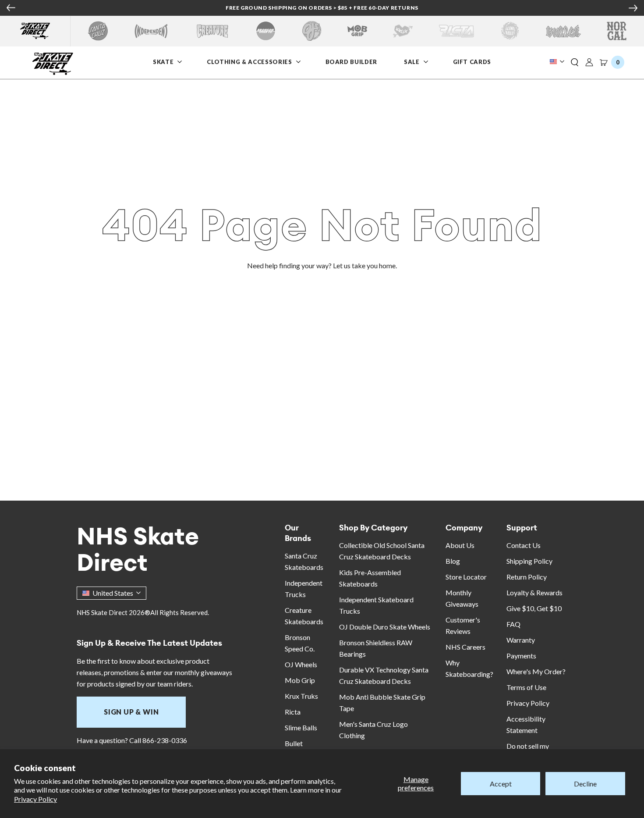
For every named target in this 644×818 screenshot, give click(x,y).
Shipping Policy (529, 561)
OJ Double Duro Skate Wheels (384, 626)
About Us (460, 545)
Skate (163, 61)
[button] (575, 63)
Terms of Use (526, 687)
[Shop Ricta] (456, 31)
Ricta (293, 712)
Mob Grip (300, 680)
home (387, 265)
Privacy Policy (35, 799)
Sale (412, 61)
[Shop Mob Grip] (357, 31)
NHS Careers (465, 647)
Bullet (294, 743)
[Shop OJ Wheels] (312, 31)
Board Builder (351, 61)
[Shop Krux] (403, 31)
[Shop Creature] (212, 31)
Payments (521, 655)
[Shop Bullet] (563, 31)
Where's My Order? (536, 671)
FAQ (513, 624)
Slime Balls (301, 727)
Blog (453, 561)
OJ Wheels (301, 664)
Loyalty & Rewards (534, 592)
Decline (585, 783)
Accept (501, 783)
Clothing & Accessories (249, 61)
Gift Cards (472, 61)
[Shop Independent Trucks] (151, 31)
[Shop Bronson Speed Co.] (266, 31)
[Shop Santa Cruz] (98, 31)
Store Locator (466, 577)
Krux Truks (301, 696)
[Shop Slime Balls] (510, 31)
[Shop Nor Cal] (616, 31)
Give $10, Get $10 (534, 608)
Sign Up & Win (131, 712)
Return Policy (526, 577)
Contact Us (523, 545)
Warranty (520, 640)
